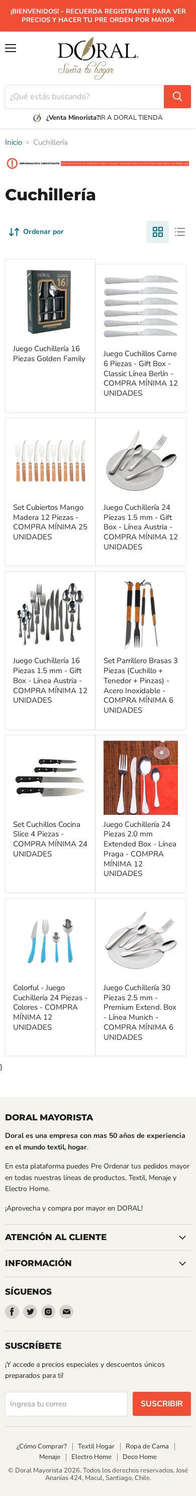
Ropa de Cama (147, 1446)
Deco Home (140, 1456)
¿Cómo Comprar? (42, 1446)
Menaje (49, 1456)
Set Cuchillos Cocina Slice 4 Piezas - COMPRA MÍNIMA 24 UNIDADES (50, 839)
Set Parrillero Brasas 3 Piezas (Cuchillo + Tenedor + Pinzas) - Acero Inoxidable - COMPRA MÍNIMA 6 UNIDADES (141, 685)
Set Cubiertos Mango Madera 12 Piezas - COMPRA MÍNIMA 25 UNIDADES (50, 522)
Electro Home (91, 1456)
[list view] (180, 232)
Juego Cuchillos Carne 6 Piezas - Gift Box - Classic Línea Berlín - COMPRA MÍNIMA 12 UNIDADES (141, 373)
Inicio (13, 142)
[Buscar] (177, 96)
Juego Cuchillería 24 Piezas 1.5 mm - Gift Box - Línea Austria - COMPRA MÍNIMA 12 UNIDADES (141, 527)
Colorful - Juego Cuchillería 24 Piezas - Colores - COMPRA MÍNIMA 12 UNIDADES (50, 1007)
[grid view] (158, 232)
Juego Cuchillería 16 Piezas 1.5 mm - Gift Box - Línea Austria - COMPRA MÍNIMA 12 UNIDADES (50, 680)
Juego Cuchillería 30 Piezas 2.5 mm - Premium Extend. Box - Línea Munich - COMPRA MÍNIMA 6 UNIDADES (140, 1012)
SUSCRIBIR (162, 1403)
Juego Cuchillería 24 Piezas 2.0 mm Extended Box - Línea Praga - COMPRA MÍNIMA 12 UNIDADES (140, 848)
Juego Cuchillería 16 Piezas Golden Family (49, 354)
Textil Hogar (96, 1446)
